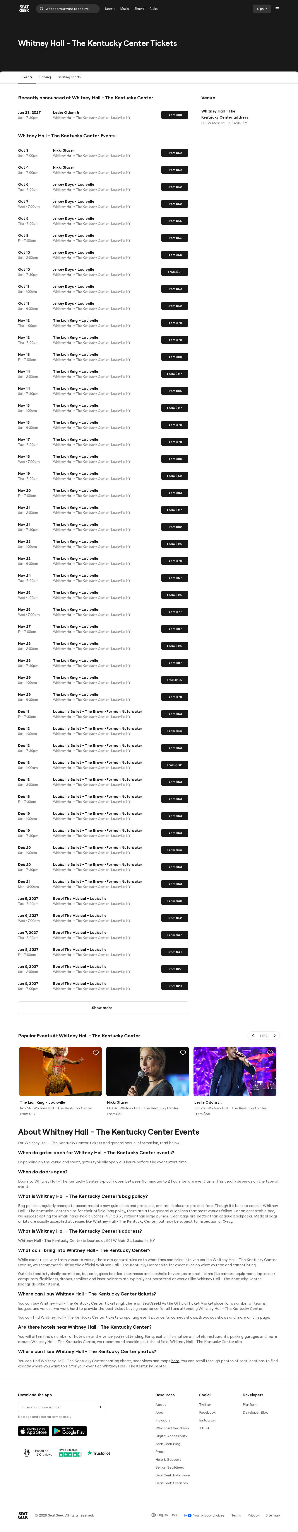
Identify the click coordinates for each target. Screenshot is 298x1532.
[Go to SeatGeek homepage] (24, 9)
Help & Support (168, 1459)
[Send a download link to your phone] (100, 1407)
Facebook (207, 1412)
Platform (250, 1404)
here (175, 1360)
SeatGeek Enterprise (173, 1475)
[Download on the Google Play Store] (69, 1431)
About (161, 1404)
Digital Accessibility (171, 1436)
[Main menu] (277, 8)
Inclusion (163, 1420)
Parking (45, 77)
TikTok (204, 1428)
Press (160, 1451)
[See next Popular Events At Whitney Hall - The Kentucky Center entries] (274, 1035)
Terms (236, 1515)
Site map (273, 1515)
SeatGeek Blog (168, 1444)
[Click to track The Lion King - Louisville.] (95, 1053)
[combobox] (68, 8)
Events (27, 77)
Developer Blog (255, 1412)
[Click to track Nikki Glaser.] (183, 1053)
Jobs (159, 1412)
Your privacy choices (208, 1515)
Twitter (205, 1404)
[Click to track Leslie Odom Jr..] (270, 1053)
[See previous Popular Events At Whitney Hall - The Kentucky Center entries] (253, 1035)
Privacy (253, 1515)
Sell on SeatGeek (170, 1467)
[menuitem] (110, 9)
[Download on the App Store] (33, 1431)
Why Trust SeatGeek (173, 1428)
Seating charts (69, 77)
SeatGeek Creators (172, 1483)
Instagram (207, 1420)
